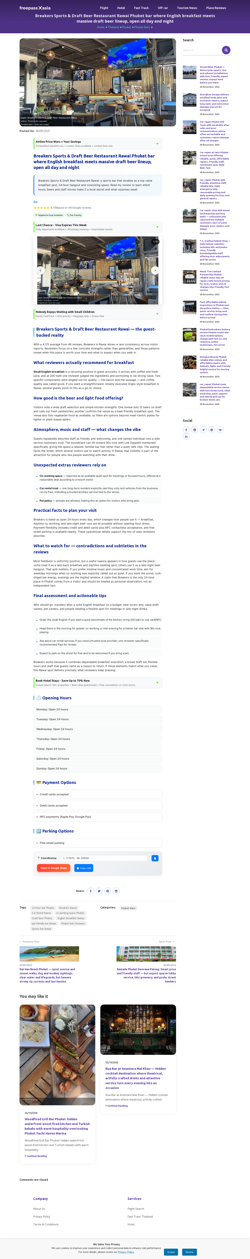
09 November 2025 (209, 86)
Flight (104, 8)
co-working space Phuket (70, 913)
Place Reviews (216, 8)
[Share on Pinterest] (107, 891)
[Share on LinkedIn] (116, 891)
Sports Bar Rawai (41, 928)
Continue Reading (37, 1156)
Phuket (126, 27)
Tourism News (187, 8)
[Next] (155, 270)
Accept (171, 1252)
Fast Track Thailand (140, 1216)
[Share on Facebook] (90, 891)
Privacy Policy (41, 1216)
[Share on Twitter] (99, 891)
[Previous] (40, 270)
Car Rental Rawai (41, 913)
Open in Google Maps (53, 868)
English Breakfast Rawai (70, 918)
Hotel (121, 8)
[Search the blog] (226, 50)
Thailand (113, 27)
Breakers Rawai (67, 907)
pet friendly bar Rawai (44, 923)
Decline (190, 1252)
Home (101, 27)
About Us (39, 1209)
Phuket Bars (142, 27)
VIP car (163, 8)
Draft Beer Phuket (42, 918)
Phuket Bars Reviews (72, 923)
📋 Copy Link (83, 868)
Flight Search (136, 1209)
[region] (98, 270)
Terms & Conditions (46, 1224)
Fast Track (141, 8)
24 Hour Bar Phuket (43, 907)
